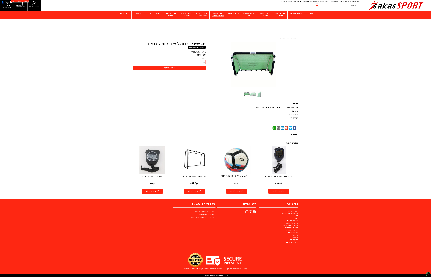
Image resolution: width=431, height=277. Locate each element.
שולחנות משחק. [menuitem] (232, 13)
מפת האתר (292, 204)
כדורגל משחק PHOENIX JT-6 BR (236, 176)
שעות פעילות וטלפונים (204, 204)
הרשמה (37, 7)
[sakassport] (395, 5)
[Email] (278, 128)
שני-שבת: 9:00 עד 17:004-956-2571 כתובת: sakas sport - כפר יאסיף (202, 214)
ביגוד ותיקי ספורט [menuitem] (292, 242)
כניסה (31, 7)
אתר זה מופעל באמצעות (215, 275)
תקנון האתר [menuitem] (294, 240)
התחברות (26, 1)
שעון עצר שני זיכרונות (152, 176)
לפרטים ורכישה (279, 191)
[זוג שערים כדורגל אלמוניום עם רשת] (247, 94)
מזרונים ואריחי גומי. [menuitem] (248, 14)
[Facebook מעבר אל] (254, 213)
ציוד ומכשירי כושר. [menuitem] (293, 1)
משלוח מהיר (20, 7)
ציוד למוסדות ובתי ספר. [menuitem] (201, 14)
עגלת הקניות (7, 7)
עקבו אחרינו (249, 204)
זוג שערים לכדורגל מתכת (194, 176)
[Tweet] (290, 128)
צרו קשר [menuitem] (139, 13)
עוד (284, 1)
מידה (204, 59)
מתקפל (268, 107)
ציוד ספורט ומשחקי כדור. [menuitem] (218, 14)
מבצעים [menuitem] (335, 1)
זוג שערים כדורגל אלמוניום (285, 107)
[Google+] (286, 128)
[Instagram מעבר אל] (250, 213)
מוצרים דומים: (292, 143)
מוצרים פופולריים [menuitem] (353, 1)
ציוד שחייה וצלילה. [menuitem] (186, 14)
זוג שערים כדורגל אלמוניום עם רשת (177, 43)
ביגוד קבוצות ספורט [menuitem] (326, 1)
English (18, 1)
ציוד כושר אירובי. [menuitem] (264, 14)
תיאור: (295, 103)
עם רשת (260, 107)
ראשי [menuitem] (311, 13)
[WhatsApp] (274, 128)
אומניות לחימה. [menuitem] (306, 1)
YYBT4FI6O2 (195, 52)
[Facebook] (294, 128)
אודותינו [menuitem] (123, 13)
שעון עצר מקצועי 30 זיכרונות (278, 176)
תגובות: (294, 134)
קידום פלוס (212, 275)
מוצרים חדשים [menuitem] (343, 1)
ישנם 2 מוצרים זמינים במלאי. (196, 47)
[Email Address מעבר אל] (246, 213)
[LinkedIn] (282, 128)
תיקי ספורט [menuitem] (315, 1)
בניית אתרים (206, 275)
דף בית (296, 38)
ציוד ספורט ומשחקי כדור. (285, 38)
